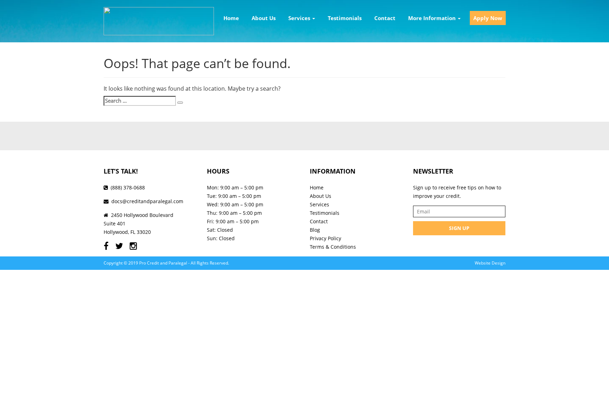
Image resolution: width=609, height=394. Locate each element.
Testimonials (345, 18)
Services (300, 18)
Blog (315, 229)
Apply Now (487, 18)
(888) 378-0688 (128, 187)
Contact (384, 18)
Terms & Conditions (333, 246)
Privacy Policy (325, 238)
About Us (264, 18)
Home (231, 18)
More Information (432, 18)
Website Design (490, 263)
